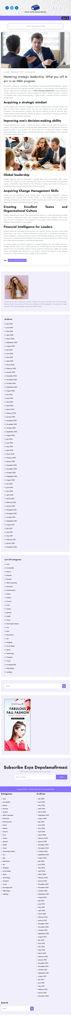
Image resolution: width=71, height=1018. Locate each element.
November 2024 (11, 380)
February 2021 (11, 540)
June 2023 (9, 443)
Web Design (10, 668)
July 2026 (9, 324)
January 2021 (10, 543)
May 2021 (9, 536)
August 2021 (10, 525)
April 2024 (9, 406)
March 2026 (10, 339)
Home (28, 26)
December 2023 (11, 421)
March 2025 (10, 365)
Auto (8, 564)
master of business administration (44, 91)
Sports (8, 650)
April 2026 (9, 335)
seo (7, 639)
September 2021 (11, 521)
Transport (9, 657)
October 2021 (10, 517)
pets (7, 631)
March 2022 (10, 499)
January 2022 (10, 506)
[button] (65, 18)
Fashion (8, 598)
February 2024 (11, 413)
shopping (9, 642)
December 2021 (11, 510)
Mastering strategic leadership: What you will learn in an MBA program (35, 78)
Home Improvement (12, 624)
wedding (9, 672)
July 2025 (9, 350)
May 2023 (9, 447)
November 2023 (11, 424)
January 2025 (10, 372)
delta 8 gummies (11, 583)
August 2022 (10, 480)
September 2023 (11, 432)
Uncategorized (31, 72)
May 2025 (9, 357)
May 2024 (9, 402)
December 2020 (11, 547)
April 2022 (9, 495)
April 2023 (9, 450)
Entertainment (10, 590)
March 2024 (10, 409)
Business (9, 575)
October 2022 (11, 473)
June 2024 (9, 398)
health (8, 616)
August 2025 (10, 346)
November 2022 (11, 469)
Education (9, 587)
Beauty (8, 572)
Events (8, 594)
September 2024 (11, 387)
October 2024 (11, 383)
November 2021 (11, 514)
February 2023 (11, 458)
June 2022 (9, 488)
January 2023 (10, 461)
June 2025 (9, 354)
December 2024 (11, 376)
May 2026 (9, 331)
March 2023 (10, 454)
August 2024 (10, 391)
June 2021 (9, 532)
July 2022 (9, 484)
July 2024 (9, 395)
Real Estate (10, 635)
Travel (8, 661)
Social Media (10, 646)
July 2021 (9, 528)
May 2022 (9, 491)
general (8, 613)
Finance (8, 601)
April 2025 (9, 361)
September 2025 (11, 342)
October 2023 (11, 428)
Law (7, 627)
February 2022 (11, 502)
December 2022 (11, 465)
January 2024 (10, 417)
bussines (9, 579)
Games (8, 609)
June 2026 (9, 328)
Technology (10, 653)
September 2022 (11, 476)
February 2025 (11, 368)
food (8, 605)
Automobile (10, 568)
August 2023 (10, 435)
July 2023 (9, 439)
